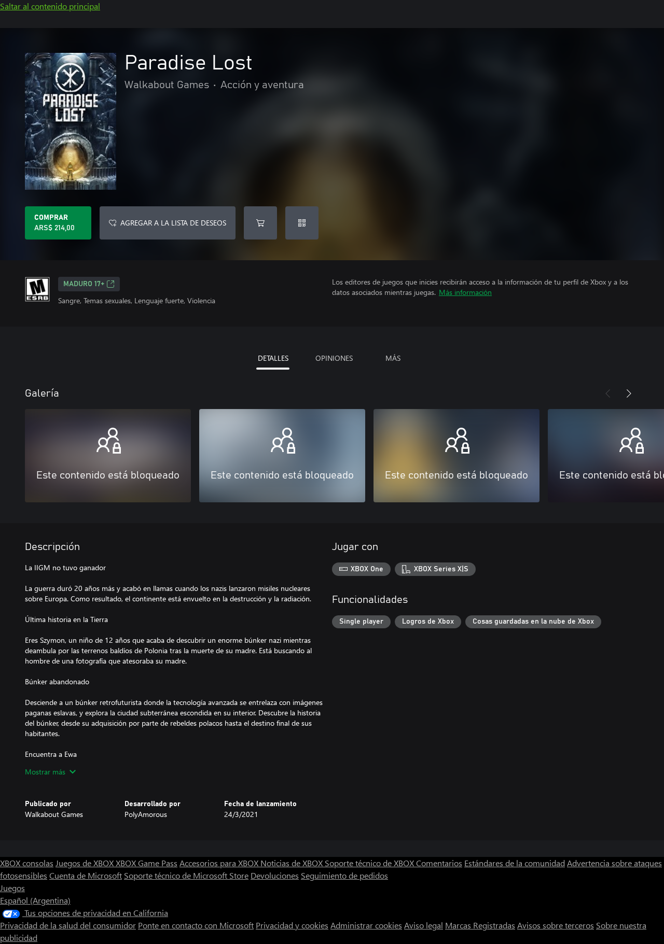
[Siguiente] (628, 393)
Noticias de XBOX (292, 862)
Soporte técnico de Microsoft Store (186, 875)
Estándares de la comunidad (514, 862)
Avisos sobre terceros (555, 925)
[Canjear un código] (302, 222)
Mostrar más (45, 772)
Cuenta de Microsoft (85, 875)
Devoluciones (275, 875)
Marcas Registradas (480, 925)
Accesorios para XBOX (219, 862)
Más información (465, 292)
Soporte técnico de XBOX (370, 862)
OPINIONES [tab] (334, 358)
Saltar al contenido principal (50, 6)
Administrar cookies (366, 925)
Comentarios (439, 862)
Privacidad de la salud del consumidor (68, 925)
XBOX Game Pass (146, 862)
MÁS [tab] (392, 358)
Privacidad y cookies (292, 925)
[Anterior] (608, 393)
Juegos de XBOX (86, 862)
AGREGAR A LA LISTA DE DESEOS (173, 223)
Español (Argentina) (35, 900)
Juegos (12, 887)
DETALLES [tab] (273, 358)
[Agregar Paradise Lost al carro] (260, 222)
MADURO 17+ (83, 284)
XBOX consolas (26, 862)
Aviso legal (423, 925)
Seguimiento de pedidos (344, 875)
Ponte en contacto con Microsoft (196, 925)
